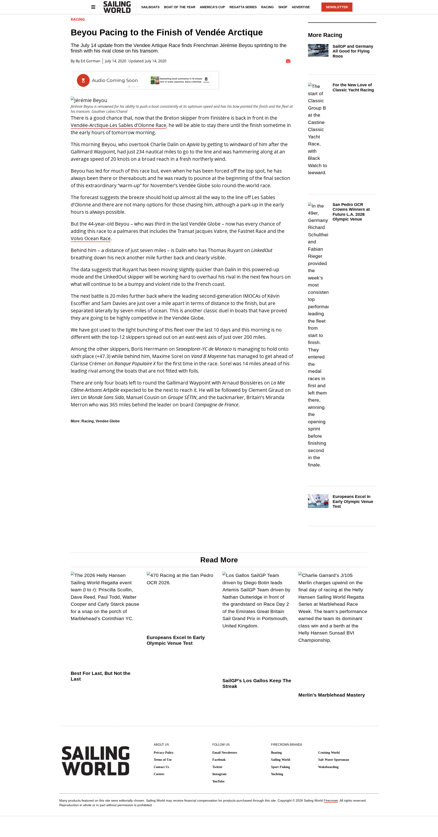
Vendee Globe (108, 421)
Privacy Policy (164, 752)
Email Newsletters (224, 752)
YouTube (218, 781)
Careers (159, 774)
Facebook (219, 759)
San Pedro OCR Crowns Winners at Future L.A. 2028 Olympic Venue (351, 212)
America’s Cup (212, 7)
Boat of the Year (179, 7)
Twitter (217, 767)
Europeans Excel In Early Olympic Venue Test (353, 501)
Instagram (219, 774)
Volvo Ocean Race (91, 238)
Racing (267, 7)
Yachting (277, 774)
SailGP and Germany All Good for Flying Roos (353, 51)
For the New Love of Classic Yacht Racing (353, 87)
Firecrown (331, 800)
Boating (276, 752)
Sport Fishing (280, 767)
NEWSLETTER (337, 7)
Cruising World (329, 752)
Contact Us (161, 767)
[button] (244, 61)
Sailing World (280, 759)
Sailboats (150, 7)
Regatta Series (243, 7)
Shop (282, 7)
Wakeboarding (328, 767)
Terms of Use (163, 759)
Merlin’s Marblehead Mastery (331, 695)
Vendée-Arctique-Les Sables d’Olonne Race (118, 125)
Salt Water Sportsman (333, 759)
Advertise (301, 7)
